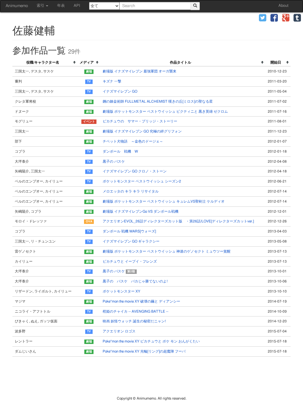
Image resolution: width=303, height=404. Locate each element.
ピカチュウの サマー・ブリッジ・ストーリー (140, 121)
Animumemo (17, 6)
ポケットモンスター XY (121, 291)
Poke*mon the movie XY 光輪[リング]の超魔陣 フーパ (144, 351)
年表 (61, 6)
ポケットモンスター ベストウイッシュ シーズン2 (142, 181)
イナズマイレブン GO (120, 91)
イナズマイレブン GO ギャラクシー (131, 241)
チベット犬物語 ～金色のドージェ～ (133, 141)
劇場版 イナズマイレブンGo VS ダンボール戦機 (140, 211)
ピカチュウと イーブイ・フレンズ (130, 261)
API (77, 6)
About (283, 6)
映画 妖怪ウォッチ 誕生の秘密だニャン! (134, 321)
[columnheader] (45, 63)
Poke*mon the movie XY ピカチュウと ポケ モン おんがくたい (151, 341)
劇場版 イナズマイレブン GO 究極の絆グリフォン (142, 131)
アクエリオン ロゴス (119, 331)
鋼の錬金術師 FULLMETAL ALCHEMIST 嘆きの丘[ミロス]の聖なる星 (158, 101)
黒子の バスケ (114, 161)
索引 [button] (41, 6)
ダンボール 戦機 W (120, 151)
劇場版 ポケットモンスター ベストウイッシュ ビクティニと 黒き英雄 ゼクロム (165, 111)
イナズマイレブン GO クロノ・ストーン (135, 171)
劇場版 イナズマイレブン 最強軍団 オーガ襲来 (139, 71)
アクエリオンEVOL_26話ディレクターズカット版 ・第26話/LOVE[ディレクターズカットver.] (178, 221)
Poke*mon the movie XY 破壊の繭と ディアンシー (141, 301)
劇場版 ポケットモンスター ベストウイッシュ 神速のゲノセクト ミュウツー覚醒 (167, 251)
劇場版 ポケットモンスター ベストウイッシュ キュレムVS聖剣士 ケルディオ (164, 201)
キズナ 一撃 (112, 81)
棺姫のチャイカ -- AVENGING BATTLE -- (135, 311)
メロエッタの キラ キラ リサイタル (131, 191)
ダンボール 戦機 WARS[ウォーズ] (129, 231)
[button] (262, 18)
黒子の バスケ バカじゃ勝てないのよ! (135, 281)
